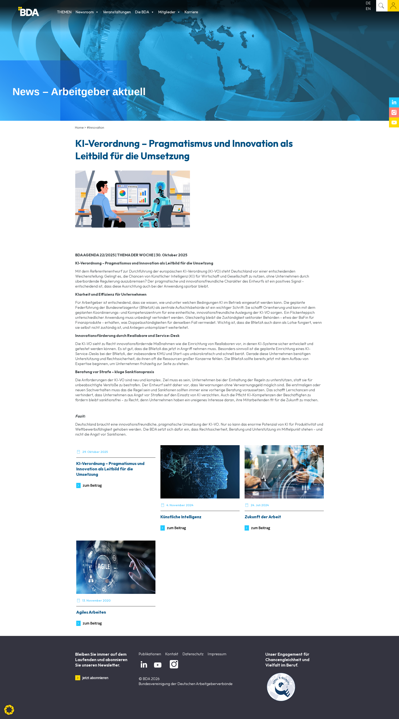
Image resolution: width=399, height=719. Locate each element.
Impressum (217, 654)
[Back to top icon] (379, 710)
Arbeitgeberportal (393, 5)
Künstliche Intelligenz (180, 516)
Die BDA (142, 12)
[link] (132, 199)
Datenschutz (192, 654)
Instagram (173, 668)
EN (368, 8)
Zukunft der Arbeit (263, 516)
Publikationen (150, 654)
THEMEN (64, 12)
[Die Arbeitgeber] (36, 12)
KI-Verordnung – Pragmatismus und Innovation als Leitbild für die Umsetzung (110, 469)
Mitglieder (166, 12)
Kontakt (171, 654)
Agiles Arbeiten (91, 612)
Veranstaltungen (117, 12)
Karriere (191, 12)
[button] (9, 710)
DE (368, 3)
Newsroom (85, 12)
